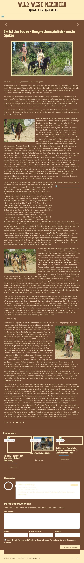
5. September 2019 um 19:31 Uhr (27, 487)
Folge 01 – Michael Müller (40, 453)
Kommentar (9, 512)
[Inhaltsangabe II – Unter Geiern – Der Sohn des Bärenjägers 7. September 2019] (82, 554)
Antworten (74, 485)
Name (7, 531)
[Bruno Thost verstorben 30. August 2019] (2, 554)
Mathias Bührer (24, 485)
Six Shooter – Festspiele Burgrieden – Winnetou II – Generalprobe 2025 (67, 450)
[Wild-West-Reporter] (42, 6)
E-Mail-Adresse (35, 531)
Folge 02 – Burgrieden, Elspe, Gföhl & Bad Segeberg (13, 458)
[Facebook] (72, 558)
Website (58, 531)
